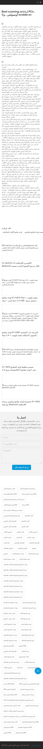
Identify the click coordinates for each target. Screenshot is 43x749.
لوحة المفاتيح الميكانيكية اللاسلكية (12, 586)
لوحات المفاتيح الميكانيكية (10, 602)
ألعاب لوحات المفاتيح (9, 613)
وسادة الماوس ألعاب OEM (28, 494)
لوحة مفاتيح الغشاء (33, 553)
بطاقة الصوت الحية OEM (10, 695)
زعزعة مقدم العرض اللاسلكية (11, 662)
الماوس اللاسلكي (8, 548)
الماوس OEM (22, 646)
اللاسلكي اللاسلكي (19, 543)
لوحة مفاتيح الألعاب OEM (10, 505)
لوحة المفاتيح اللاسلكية (28, 635)
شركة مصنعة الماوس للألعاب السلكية (13, 711)
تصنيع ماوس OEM (8, 727)
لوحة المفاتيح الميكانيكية (29, 602)
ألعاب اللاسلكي (29, 516)
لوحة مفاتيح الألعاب (25, 613)
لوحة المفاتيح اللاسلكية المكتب (11, 673)
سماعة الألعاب (25, 651)
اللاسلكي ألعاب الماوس (9, 521)
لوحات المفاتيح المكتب (9, 624)
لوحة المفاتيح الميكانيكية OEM (30, 722)
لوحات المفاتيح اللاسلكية (10, 635)
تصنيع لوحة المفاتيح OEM (25, 727)
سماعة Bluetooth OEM (10, 494)
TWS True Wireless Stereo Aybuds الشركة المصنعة (18, 700)
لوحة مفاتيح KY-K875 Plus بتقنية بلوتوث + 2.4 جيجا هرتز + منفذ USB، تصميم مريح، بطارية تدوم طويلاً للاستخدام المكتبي (19, 299)
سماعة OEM (25, 505)
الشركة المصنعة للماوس (31, 705)
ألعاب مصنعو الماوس (9, 488)
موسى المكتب (7, 537)
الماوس (34, 548)
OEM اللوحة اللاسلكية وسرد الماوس (29, 684)
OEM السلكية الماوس (9, 689)
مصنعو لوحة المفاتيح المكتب (27, 488)
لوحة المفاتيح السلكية (33, 667)
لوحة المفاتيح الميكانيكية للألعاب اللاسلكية (14, 570)
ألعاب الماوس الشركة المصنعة (11, 705)
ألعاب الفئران (24, 526)
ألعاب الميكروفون (24, 657)
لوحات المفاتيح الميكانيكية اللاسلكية (13, 581)
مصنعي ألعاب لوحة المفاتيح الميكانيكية (13, 499)
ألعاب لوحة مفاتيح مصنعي (10, 722)
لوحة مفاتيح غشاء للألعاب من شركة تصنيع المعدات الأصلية (19, 716)
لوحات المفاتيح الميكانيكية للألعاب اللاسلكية (15, 564)
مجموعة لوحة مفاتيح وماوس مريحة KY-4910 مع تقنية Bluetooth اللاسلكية (21, 403)
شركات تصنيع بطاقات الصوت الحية (13, 510)
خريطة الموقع (36, 745)
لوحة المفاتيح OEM (8, 646)
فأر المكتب (19, 537)
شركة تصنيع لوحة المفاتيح (27, 689)
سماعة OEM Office (9, 684)
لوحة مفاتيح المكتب (26, 624)
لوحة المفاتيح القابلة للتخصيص (11, 516)
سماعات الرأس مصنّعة (28, 695)
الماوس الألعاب (7, 532)
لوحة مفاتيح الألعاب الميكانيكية (12, 232)
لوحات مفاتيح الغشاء (18, 553)
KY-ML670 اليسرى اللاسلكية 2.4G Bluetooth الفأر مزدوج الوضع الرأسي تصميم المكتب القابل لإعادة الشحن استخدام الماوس (20, 264)
